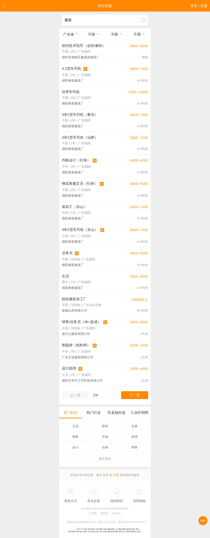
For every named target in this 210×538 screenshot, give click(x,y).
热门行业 (93, 413)
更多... (139, 532)
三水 (116, 529)
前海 (112, 532)
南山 (81, 532)
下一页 (134, 395)
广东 (78, 529)
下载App (116, 513)
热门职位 (71, 413)
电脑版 (104, 513)
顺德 (109, 529)
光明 (104, 532)
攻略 (116, 532)
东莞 (89, 529)
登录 (105, 475)
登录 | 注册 (198, 6)
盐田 (85, 532)
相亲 (120, 532)
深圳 (85, 529)
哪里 (101, 529)
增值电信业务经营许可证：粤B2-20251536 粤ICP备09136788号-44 (106, 522)
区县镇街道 (116, 413)
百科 (97, 529)
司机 (105, 529)
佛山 (93, 529)
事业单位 (133, 532)
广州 (82, 529)
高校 (127, 532)
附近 (133, 529)
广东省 (68, 34)
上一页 (75, 395)
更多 (105, 459)
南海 (112, 529)
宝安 (89, 532)
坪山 (100, 532)
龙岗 (93, 532)
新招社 (129, 529)
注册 (116, 475)
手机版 (93, 513)
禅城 (120, 529)
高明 (124, 529)
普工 (124, 532)
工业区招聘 (139, 413)
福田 (73, 532)
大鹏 (108, 532)
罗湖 (77, 532)
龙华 (97, 532)
